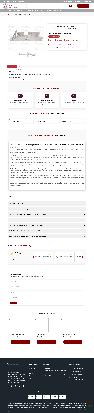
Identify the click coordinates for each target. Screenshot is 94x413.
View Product (20, 342)
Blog (30, 376)
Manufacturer (19, 10)
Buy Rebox (27, 66)
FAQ (30, 378)
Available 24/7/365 (83, 6)
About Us (31, 373)
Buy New (20, 66)
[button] (10, 42)
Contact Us (31, 381)
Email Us (68, 40)
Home (10, 10)
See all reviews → (15, 260)
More (62, 10)
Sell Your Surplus (52, 10)
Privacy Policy (52, 392)
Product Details (12, 66)
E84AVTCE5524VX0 (17, 334)
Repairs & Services (33, 371)
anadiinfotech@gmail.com (84, 1)
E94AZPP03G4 (67, 121)
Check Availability (54, 36)
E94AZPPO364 (41, 121)
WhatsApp (61, 40)
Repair (41, 66)
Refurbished (35, 66)
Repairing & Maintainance (35, 10)
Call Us (52, 40)
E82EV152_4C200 (69, 334)
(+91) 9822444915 (67, 1)
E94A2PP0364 (15, 121)
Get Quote (77, 40)
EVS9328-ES (41, 334)
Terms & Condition (42, 392)
